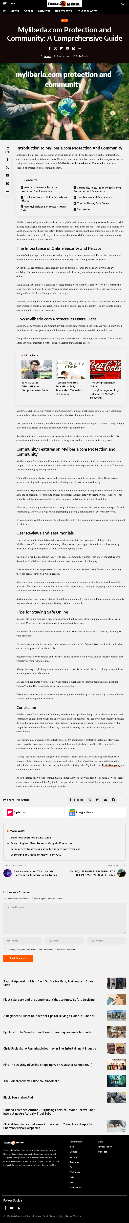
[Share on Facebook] (49, 48)
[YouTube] (11, 1208)
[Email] (67, 48)
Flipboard (19, 812)
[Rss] (18, 1208)
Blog (64, 20)
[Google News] (72, 812)
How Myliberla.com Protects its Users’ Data (44, 208)
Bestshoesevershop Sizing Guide (31, 837)
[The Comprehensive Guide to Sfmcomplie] (116, 1081)
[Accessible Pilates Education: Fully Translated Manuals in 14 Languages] (71, 369)
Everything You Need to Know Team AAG (36, 854)
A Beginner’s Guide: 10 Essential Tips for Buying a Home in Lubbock (49, 1016)
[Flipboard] (10, 812)
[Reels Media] (64, 3)
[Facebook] (5, 1208)
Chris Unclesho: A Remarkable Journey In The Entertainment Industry (50, 1048)
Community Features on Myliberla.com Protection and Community (97, 189)
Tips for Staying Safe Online (93, 203)
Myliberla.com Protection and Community (81, 163)
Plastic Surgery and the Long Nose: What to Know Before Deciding (49, 999)
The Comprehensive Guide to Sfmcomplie (31, 1081)
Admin (47, 56)
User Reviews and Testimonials (94, 197)
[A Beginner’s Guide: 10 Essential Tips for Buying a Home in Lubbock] (116, 1015)
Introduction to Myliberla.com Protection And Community (39, 189)
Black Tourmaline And (18, 1097)
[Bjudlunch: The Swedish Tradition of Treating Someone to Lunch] (116, 1032)
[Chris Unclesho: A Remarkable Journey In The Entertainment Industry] (116, 1048)
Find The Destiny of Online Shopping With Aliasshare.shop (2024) (47, 1064)
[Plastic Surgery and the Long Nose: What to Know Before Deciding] (116, 999)
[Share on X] (55, 48)
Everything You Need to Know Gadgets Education (41, 843)
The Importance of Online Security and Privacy (44, 199)
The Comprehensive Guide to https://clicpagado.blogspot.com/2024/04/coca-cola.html (105, 390)
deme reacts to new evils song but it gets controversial (45, 848)
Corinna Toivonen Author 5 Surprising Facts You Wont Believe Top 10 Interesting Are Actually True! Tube (50, 1111)
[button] (6, 3)
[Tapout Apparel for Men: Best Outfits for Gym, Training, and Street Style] (116, 983)
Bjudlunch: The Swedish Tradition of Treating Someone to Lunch (47, 1032)
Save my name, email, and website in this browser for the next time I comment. (41, 949)
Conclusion (83, 209)
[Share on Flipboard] (61, 48)
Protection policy (111, 765)
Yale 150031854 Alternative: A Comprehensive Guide (35, 386)
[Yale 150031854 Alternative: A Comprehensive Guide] (37, 369)
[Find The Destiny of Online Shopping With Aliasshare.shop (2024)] (116, 1064)
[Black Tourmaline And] (116, 1097)
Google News (84, 812)
